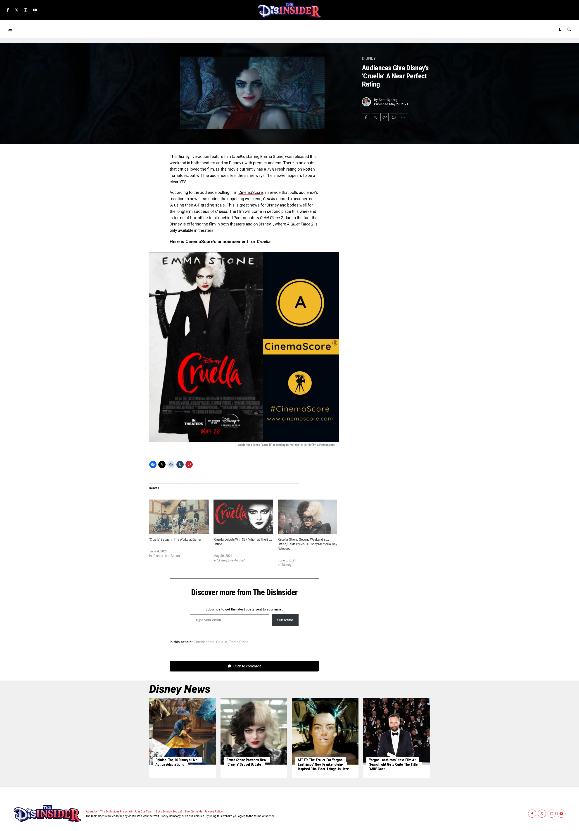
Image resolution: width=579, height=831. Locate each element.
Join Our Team (143, 811)
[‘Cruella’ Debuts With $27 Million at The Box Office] (243, 517)
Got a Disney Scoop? (168, 811)
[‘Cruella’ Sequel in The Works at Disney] (179, 517)
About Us (92, 811)
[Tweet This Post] (375, 117)
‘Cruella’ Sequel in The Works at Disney (175, 539)
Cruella (221, 642)
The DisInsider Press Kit (116, 811)
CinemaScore (250, 192)
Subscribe (285, 620)
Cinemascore (204, 642)
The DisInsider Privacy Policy (204, 811)
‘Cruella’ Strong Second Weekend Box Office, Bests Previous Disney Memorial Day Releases (307, 544)
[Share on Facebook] (366, 117)
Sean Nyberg (388, 100)
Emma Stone (239, 642)
